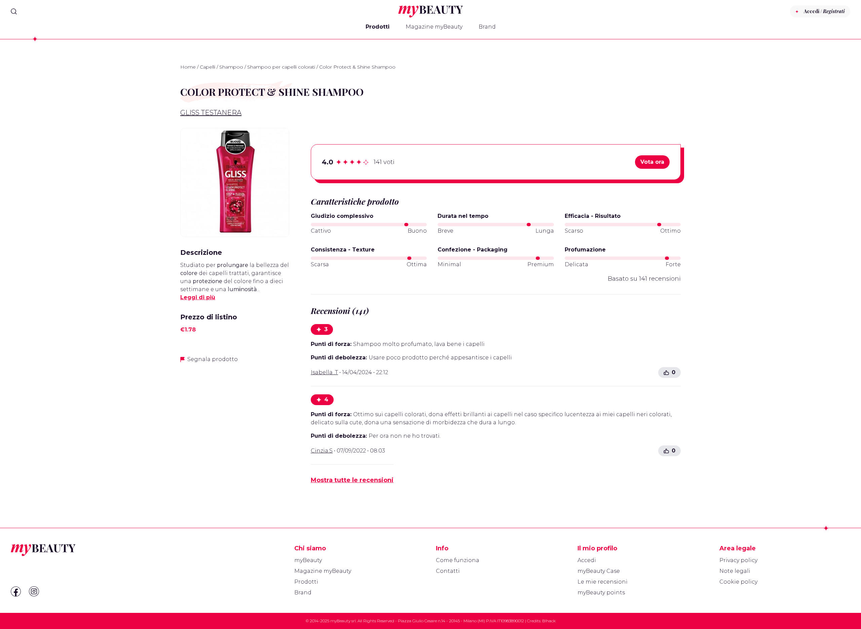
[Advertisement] (234, 416)
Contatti (448, 571)
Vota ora (652, 162)
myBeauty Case (598, 571)
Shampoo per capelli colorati (281, 67)
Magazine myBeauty (434, 27)
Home (188, 67)
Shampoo (231, 67)
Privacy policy (738, 560)
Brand (487, 27)
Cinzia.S (322, 450)
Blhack (549, 620)
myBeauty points (601, 592)
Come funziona (457, 560)
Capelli (207, 67)
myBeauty (308, 560)
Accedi (586, 560)
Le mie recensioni (602, 582)
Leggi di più (197, 297)
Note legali (734, 571)
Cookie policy (738, 582)
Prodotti (377, 27)
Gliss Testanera (210, 113)
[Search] (14, 11)
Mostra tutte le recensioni (352, 480)
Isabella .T (324, 372)
